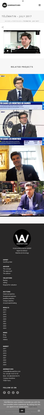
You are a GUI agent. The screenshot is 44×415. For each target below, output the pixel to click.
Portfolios (16, 21)
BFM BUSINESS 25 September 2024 (22, 139)
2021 (4, 321)
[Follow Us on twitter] (17, 392)
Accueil (8, 21)
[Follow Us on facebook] (4, 392)
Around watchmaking (10, 303)
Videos (5, 339)
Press (5, 337)
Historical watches (9, 294)
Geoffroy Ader (7, 262)
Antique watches (8, 301)
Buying (5, 280)
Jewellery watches (8, 298)
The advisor (7, 273)
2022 (4, 324)
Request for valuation (10, 285)
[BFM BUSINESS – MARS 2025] (22, 83)
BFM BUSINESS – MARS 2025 (22, 103)
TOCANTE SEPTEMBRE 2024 (22, 175)
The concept (7, 269)
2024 (4, 328)
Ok (22, 410)
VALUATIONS (7, 278)
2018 (4, 314)
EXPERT (5, 260)
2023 (4, 326)
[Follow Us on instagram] (13, 392)
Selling (5, 283)
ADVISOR (6, 267)
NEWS (5, 333)
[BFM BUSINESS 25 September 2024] (22, 119)
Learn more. (33, 407)
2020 (4, 319)
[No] (41, 407)
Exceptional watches (9, 296)
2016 (4, 310)
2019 (4, 317)
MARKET (6, 346)
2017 (4, 312)
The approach (7, 271)
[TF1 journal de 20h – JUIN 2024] (22, 190)
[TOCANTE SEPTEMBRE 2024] (22, 155)
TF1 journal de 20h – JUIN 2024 (22, 210)
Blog (4, 335)
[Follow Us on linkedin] (8, 392)
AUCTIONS (6, 292)
